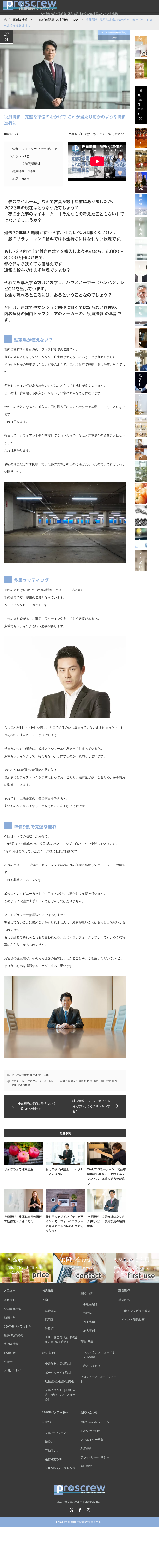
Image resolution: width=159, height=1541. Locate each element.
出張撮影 (81, 1081)
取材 (89, 1081)
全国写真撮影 (12, 1308)
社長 (114, 1081)
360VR (46, 1422)
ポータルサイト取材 (58, 1372)
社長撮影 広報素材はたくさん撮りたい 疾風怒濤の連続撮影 (106, 1221)
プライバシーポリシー (94, 1457)
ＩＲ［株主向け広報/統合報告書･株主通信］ (61, 1339)
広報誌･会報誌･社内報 (59, 1381)
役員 (102, 1081)
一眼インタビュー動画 (135, 1311)
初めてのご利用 (90, 1431)
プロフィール (35, 1081)
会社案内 (51, 1311)
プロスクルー (18, 1081)
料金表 (8, 1361)
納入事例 (89, 1330)
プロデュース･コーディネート (98, 1379)
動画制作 (10, 1317)
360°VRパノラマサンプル (61, 1468)
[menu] (153, 6)
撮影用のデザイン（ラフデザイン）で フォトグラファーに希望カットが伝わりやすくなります (64, 1223)
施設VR (50, 1441)
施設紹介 (89, 1313)
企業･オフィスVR (56, 1433)
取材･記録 (48, 1353)
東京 (108, 1081)
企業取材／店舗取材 (58, 1363)
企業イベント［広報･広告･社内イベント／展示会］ (60, 1394)
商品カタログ (92, 1366)
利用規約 (86, 1448)
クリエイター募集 (92, 1439)
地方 (95, 1081)
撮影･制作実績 (13, 1335)
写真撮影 (10, 1300)
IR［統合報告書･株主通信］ (114, 32)
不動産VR (51, 1450)
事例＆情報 (11, 1344)
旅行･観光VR (53, 1459)
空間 (13, 1085)
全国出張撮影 (67, 1081)
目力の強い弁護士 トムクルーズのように (64, 1171)
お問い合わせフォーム (94, 1422)
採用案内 (51, 1319)
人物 (114, 37)
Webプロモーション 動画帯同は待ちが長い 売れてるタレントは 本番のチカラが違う (106, 1176)
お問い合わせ (12, 1370)
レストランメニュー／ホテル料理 (99, 1355)
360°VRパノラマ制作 (17, 1326)
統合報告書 (24, 1085)
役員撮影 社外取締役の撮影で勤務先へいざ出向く (23, 1219)
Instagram (88, 1509)
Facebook (79, 1509)
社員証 (49, 1328)
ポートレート (51, 1081)
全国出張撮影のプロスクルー (87, 1522)
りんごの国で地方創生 (18, 1169)
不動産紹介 (90, 1304)
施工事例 (89, 1322)
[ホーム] (5, 18)
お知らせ (10, 1353)
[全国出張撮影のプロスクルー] (79, 1493)
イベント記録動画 (133, 1319)
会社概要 (86, 1466)
